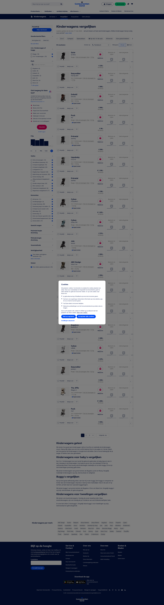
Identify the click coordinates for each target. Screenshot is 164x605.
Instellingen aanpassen (68, 320)
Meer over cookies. (82, 312)
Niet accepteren (68, 316)
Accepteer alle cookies (86, 316)
